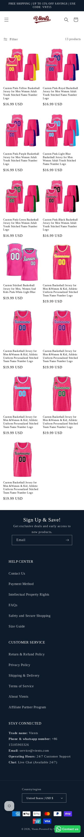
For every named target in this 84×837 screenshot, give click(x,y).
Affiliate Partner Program (27, 707)
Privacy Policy (19, 665)
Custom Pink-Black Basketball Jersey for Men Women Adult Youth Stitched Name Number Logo (60, 224)
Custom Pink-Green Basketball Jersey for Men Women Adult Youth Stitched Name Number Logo (21, 224)
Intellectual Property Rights (29, 594)
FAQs (13, 605)
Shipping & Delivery (24, 675)
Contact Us (17, 573)
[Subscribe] (67, 540)
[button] (6, 19)
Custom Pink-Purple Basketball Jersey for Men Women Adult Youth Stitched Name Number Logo (21, 159)
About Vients (18, 696)
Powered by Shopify (50, 829)
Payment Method (21, 584)
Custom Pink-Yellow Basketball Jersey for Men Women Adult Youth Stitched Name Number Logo (21, 93)
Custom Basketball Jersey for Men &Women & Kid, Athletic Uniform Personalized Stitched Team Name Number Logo (60, 290)
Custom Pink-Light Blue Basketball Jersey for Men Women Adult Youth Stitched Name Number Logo (59, 159)
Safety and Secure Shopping (30, 616)
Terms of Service (21, 686)
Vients (35, 829)
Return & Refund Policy (27, 654)
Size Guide (17, 626)
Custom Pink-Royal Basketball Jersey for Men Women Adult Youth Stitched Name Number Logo (60, 93)
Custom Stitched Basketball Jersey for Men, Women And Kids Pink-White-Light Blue (19, 289)
